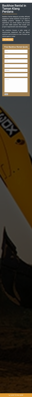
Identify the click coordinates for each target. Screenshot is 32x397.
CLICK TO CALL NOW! (16, 395)
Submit (6, 94)
